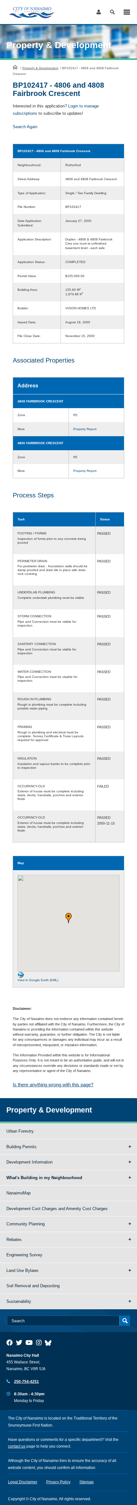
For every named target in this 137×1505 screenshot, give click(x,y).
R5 (75, 415)
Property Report (85, 429)
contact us (16, 1446)
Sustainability (18, 1301)
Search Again (25, 126)
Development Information (29, 1162)
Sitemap (86, 1482)
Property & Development (40, 68)
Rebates (14, 1239)
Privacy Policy (58, 1482)
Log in (98, 12)
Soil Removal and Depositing (33, 1285)
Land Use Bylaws (22, 1270)
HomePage (15, 67)
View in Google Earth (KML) (38, 980)
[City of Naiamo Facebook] (9, 1343)
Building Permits (21, 1146)
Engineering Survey (24, 1254)
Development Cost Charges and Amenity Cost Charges (57, 1208)
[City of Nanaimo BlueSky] (49, 1343)
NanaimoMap (18, 1193)
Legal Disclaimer (22, 1482)
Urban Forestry (20, 1131)
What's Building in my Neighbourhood (44, 1177)
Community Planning (25, 1224)
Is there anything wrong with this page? (53, 1084)
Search (112, 12)
